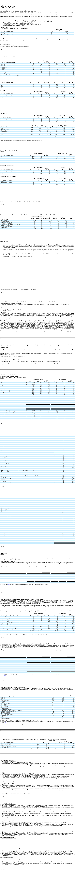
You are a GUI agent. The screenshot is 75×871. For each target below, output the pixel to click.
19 (9, 584)
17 (8, 584)
